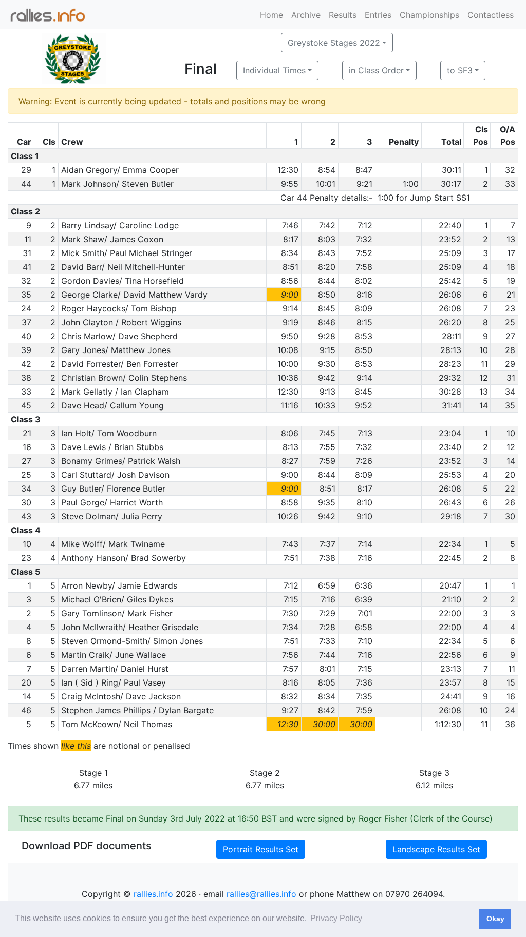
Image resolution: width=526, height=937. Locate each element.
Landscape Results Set (436, 849)
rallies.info (153, 894)
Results (342, 15)
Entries (378, 15)
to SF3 (460, 70)
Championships (429, 15)
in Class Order (376, 70)
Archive (306, 15)
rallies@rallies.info (261, 894)
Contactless (490, 15)
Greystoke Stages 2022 (334, 42)
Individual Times (274, 70)
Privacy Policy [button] (336, 918)
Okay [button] (495, 918)
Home (271, 15)
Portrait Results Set (260, 849)
